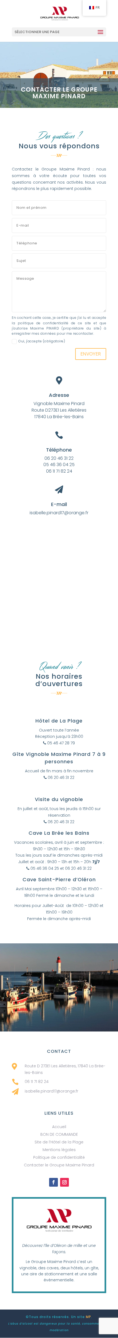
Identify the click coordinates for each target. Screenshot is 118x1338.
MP (88, 1316)
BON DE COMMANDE (59, 1134)
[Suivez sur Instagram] (64, 1182)
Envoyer (90, 354)
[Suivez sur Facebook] (53, 1182)
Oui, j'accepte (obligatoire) (41, 341)
